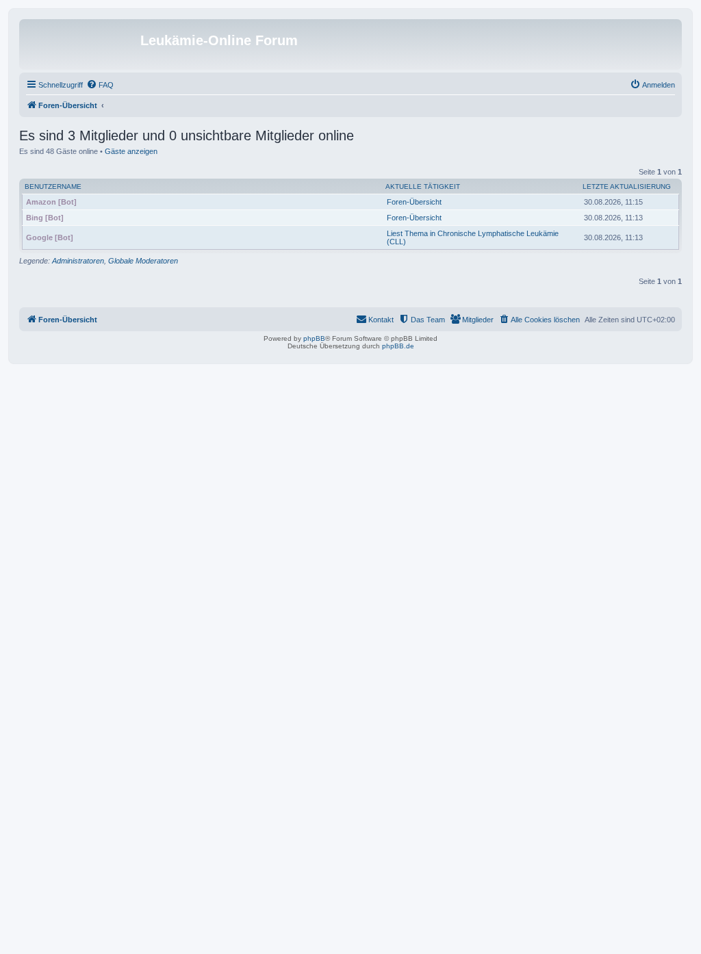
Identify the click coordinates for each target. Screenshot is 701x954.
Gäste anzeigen (131, 151)
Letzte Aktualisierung (627, 186)
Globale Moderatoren (143, 261)
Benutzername (53, 186)
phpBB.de (398, 346)
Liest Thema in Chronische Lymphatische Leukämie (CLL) (473, 237)
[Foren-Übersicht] (81, 44)
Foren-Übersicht (414, 202)
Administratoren (78, 261)
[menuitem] (100, 85)
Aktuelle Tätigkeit (422, 186)
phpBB (314, 338)
